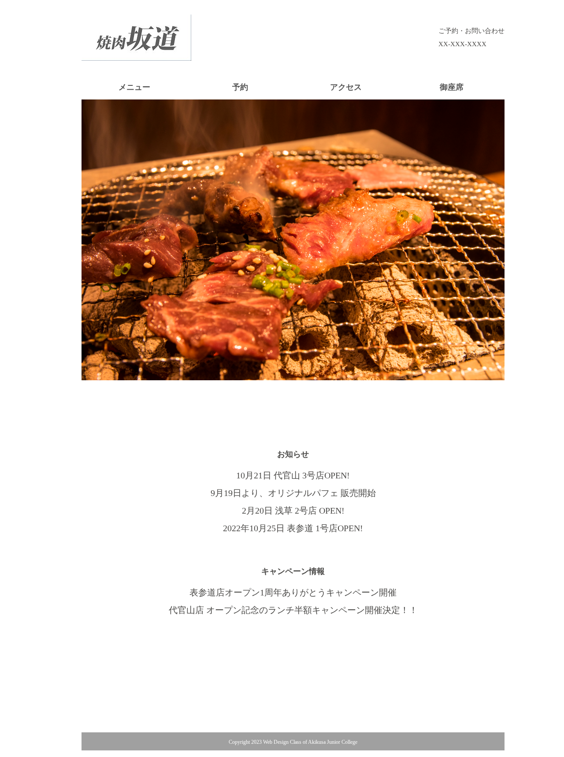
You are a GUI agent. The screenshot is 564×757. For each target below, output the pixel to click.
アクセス (346, 87)
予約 (240, 87)
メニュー (134, 87)
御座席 (452, 87)
